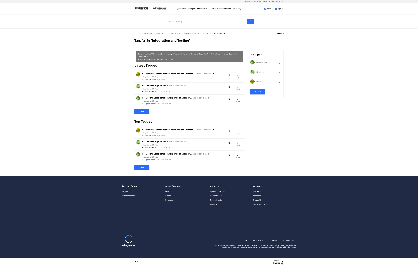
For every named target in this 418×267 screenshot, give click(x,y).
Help (269, 8)
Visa (245, 240)
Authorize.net (258, 240)
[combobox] (209, 21)
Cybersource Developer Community (141, 8)
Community (142, 56)
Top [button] (138, 262)
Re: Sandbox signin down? (164, 85)
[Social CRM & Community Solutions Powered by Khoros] (278, 262)
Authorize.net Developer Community (226, 8)
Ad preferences (287, 240)
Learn (167, 191)
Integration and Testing (150, 77)
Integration (196, 33)
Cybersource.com (217, 191)
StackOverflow (259, 204)
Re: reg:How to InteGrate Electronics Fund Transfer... (177, 73)
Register (125, 191)
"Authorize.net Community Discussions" (194, 54)
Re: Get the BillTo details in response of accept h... (176, 97)
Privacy (273, 240)
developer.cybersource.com (273, 1)
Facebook (257, 196)
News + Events (216, 200)
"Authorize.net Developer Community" (224, 54)
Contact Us (214, 196)
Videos (168, 196)
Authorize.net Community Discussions (177, 33)
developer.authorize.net (252, 1)
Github (256, 200)
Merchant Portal (128, 196)
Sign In (280, 8)
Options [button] (279, 33)
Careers (213, 204)
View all (142, 112)
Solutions (169, 200)
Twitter (256, 191)
